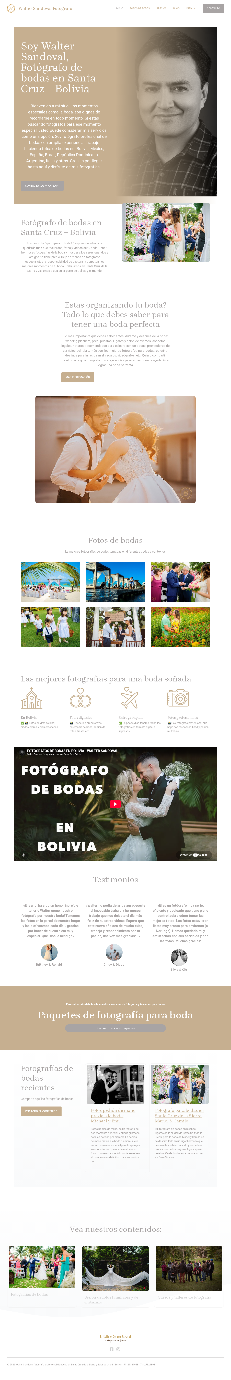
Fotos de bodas (140, 8)
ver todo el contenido (41, 1111)
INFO (189, 8)
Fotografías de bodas (29, 1294)
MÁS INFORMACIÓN (78, 377)
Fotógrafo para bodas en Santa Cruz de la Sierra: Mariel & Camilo (179, 1115)
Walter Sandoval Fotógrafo (45, 8)
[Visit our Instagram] (118, 1349)
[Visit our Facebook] (111, 1349)
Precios (162, 8)
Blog (176, 8)
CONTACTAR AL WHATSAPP (42, 185)
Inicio (119, 8)
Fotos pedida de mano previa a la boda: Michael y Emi (113, 1115)
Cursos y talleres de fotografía (184, 1297)
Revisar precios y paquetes (115, 1028)
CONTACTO (213, 8)
